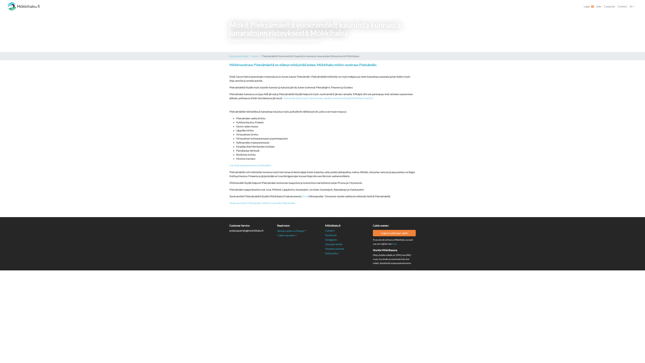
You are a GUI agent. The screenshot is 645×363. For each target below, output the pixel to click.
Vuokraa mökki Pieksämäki (245, 203)
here (394, 244)
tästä (305, 196)
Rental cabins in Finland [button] (290, 230)
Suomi (255, 56)
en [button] (631, 6)
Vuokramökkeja (238, 56)
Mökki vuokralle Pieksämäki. (279, 203)
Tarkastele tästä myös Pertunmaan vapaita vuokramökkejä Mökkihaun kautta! (328, 98)
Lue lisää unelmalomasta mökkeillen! (250, 165)
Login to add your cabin (394, 233)
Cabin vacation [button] (286, 235)
